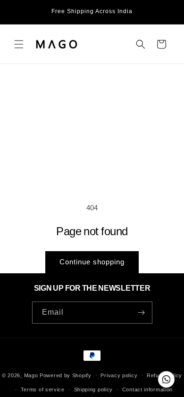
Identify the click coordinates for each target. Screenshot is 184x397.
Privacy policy (118, 375)
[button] (18, 44)
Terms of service (43, 389)
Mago (31, 375)
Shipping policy (93, 389)
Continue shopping (92, 262)
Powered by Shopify (66, 375)
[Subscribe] (141, 313)
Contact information (147, 389)
